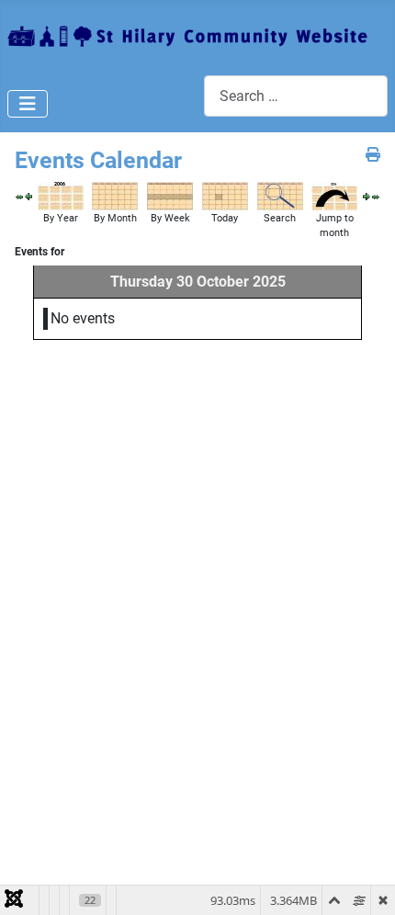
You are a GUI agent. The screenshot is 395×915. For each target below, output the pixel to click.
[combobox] (296, 96)
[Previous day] (28, 196)
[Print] (373, 155)
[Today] (225, 195)
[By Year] (61, 195)
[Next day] (366, 196)
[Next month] (375, 196)
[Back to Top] (362, 881)
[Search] (280, 195)
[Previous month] (19, 196)
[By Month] (115, 195)
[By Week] (170, 195)
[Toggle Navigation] (27, 104)
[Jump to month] (334, 195)
